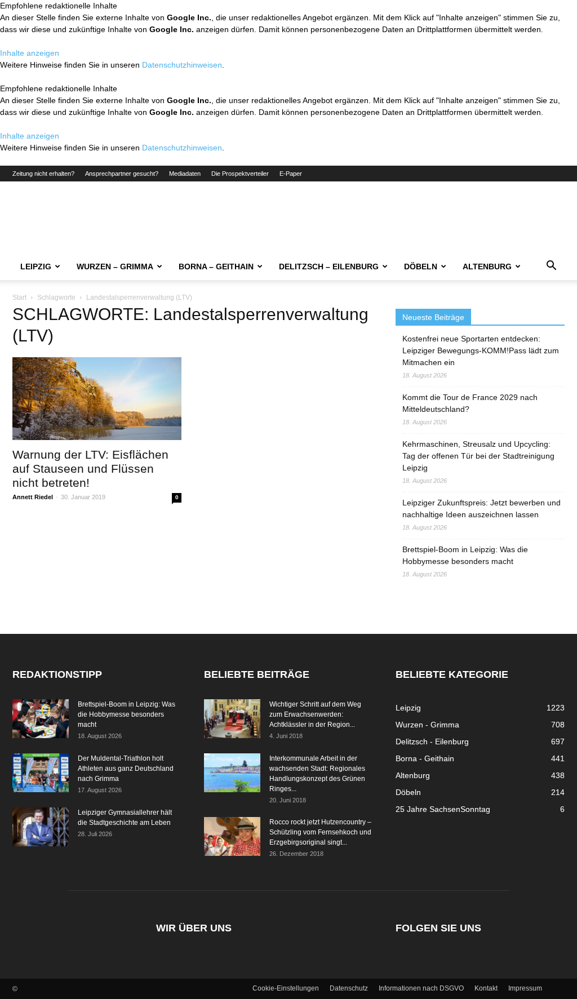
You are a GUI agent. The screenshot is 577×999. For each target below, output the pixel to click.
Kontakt (486, 988)
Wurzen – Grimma (115, 266)
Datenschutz (349, 988)
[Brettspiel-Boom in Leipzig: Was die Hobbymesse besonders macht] (40, 718)
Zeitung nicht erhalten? (43, 173)
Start (19, 297)
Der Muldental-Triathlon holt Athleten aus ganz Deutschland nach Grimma (126, 768)
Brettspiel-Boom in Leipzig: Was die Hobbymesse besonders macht (465, 555)
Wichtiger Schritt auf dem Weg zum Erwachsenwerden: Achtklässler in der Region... (315, 714)
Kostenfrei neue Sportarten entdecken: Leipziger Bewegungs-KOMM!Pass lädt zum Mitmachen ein (480, 350)
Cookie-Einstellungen (285, 988)
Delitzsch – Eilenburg (329, 266)
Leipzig (35, 266)
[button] (551, 267)
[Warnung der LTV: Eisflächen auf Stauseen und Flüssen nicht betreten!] (96, 398)
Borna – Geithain (216, 266)
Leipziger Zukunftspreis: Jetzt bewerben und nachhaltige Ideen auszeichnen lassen (481, 508)
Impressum (525, 988)
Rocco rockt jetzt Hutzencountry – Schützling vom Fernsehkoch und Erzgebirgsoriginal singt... (320, 832)
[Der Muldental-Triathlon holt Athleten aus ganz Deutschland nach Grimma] (40, 772)
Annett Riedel (32, 497)
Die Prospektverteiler (240, 173)
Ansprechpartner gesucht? (121, 173)
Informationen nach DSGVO (421, 988)
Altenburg (487, 266)
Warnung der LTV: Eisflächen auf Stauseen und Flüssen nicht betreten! (90, 468)
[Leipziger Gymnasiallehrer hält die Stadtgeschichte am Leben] (40, 826)
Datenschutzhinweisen (182, 64)
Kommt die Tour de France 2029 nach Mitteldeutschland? (470, 403)
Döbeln (420, 266)
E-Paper (290, 173)
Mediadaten (185, 173)
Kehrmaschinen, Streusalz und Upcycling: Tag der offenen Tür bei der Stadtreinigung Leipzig (478, 455)
